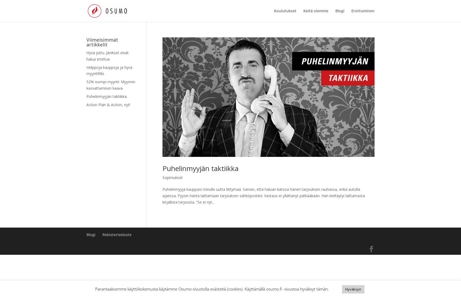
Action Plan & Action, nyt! (108, 104)
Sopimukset (172, 177)
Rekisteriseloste (117, 234)
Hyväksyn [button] (353, 289)
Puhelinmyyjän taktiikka (200, 168)
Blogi (339, 11)
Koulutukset (285, 11)
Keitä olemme (315, 11)
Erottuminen (363, 11)
